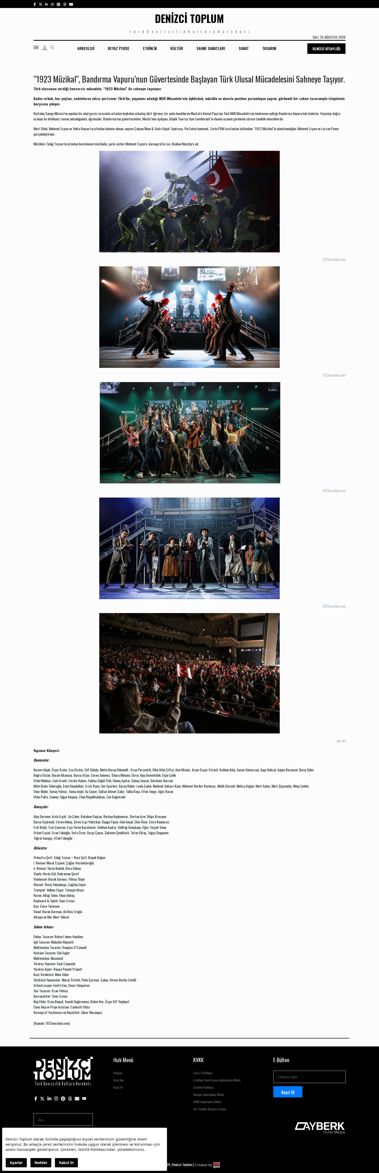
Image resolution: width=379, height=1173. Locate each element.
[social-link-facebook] (35, 4)
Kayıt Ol (118, 1087)
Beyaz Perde (118, 48)
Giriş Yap (118, 1080)
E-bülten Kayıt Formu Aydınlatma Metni (217, 1080)
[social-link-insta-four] (64, 4)
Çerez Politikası (203, 1073)
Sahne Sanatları (210, 48)
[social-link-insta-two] (52, 4)
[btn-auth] (44, 48)
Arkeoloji (85, 48)
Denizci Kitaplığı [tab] (326, 48)
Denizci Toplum (189, 18)
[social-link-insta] (46, 4)
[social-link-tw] (40, 4)
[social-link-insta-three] (58, 4)
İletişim (117, 1073)
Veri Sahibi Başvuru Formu (209, 1109)
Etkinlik (150, 48)
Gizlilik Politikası (203, 1087)
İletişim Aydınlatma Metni (208, 1094)
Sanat (244, 48)
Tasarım (269, 48)
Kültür (176, 48)
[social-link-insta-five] (71, 4)
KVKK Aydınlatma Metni (207, 1102)
